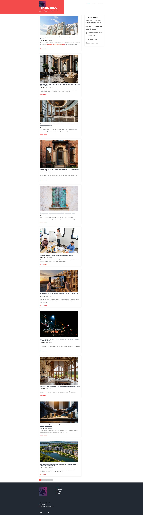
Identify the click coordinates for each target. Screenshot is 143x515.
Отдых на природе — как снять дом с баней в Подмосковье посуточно (57, 213)
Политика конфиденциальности (46, 506)
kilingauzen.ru (48, 8)
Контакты (94, 3)
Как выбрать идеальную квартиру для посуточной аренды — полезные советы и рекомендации (60, 85)
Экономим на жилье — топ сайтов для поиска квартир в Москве (56, 255)
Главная (88, 3)
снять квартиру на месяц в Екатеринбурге (55, 44)
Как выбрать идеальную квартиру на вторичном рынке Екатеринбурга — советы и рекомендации (58, 124)
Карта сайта (59, 489)
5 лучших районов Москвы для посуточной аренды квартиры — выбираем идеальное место (59, 294)
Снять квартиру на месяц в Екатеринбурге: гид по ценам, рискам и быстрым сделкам (59, 37)
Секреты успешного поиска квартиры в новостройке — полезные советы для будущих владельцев (59, 339)
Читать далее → (43, 48)
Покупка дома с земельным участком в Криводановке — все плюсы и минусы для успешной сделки (59, 170)
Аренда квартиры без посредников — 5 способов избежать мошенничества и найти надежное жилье (59, 425)
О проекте (100, 3)
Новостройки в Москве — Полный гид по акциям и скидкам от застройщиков (60, 386)
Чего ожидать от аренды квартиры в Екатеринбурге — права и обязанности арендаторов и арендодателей (59, 464)
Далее (50, 480)
